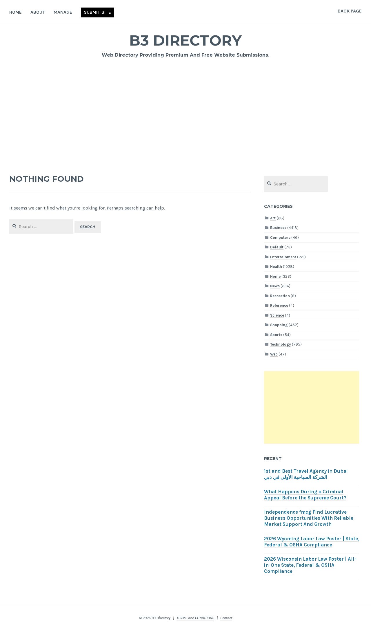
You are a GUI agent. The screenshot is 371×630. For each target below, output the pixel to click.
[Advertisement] (185, 117)
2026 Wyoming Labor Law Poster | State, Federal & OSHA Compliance (311, 542)
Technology (280, 344)
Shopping (279, 325)
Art (273, 218)
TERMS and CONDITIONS (195, 618)
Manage (63, 12)
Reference (279, 305)
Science (277, 315)
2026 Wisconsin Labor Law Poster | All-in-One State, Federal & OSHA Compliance (310, 565)
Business (278, 227)
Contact (226, 618)
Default (276, 247)
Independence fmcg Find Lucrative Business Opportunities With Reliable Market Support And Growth (308, 518)
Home (15, 12)
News (275, 286)
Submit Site (97, 12)
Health (276, 266)
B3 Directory (185, 40)
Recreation (280, 296)
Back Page (350, 11)
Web (274, 354)
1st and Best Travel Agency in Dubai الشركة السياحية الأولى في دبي (306, 474)
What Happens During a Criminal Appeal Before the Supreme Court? (305, 495)
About (37, 12)
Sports (276, 335)
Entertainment (283, 257)
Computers (280, 237)
